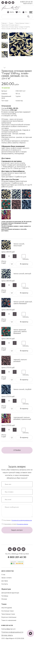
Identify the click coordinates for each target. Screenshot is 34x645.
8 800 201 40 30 (26, 2)
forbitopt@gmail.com (8, 629)
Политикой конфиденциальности (22, 520)
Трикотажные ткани (8, 614)
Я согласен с (17, 520)
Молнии (4, 599)
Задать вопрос (28, 3)
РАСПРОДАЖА (6, 608)
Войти (12, 12)
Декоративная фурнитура (10, 593)
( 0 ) (19, 12)
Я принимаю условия (15, 524)
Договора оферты (22, 524)
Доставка (4, 581)
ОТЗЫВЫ (17, 450)
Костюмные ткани (7, 611)
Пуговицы (4, 596)
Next (4, 67)
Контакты (4, 584)
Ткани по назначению (8, 620)
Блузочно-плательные (8, 617)
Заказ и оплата (6, 578)
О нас (3, 574)
